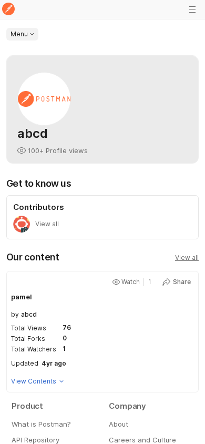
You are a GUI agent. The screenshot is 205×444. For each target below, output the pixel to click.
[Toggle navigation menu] (192, 9)
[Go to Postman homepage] (8, 10)
